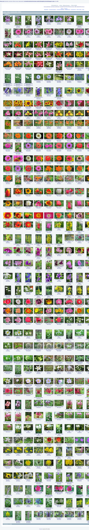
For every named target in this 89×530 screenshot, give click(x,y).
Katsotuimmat (67, 9)
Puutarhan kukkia (14, 11)
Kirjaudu (65, 8)
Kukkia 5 (19, 11)
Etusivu (62, 8)
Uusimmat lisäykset (52, 9)
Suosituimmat (73, 9)
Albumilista (46, 9)
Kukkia (8, 11)
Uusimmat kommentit (60, 9)
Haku (83, 9)
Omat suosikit (79, 9)
